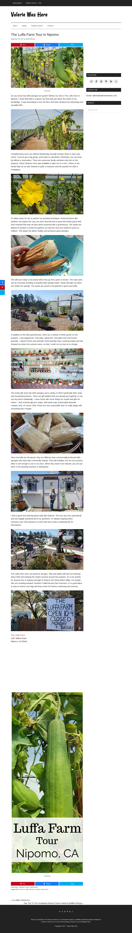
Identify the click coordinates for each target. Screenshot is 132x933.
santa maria (44, 889)
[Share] (2, 282)
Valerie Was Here (29, 14)
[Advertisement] (103, 52)
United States (34, 887)
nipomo (38, 889)
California (22, 887)
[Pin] (2, 287)
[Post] (2, 292)
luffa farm (32, 889)
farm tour (22, 889)
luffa (27, 889)
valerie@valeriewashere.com (104, 96)
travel (27, 887)
